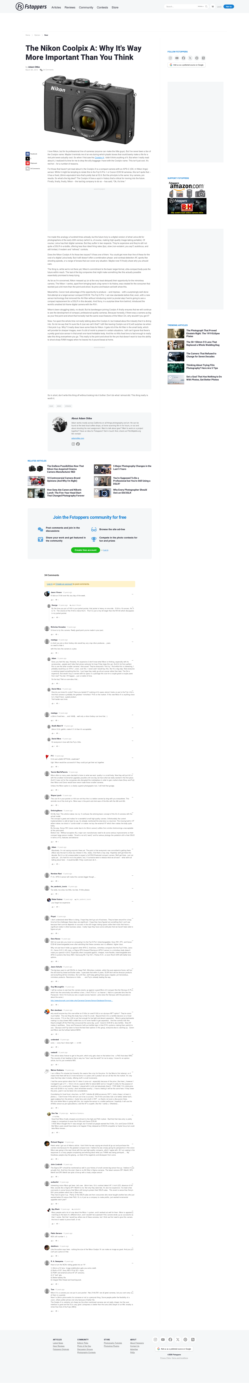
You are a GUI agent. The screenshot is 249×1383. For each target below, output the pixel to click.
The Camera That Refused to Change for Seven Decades (201, 355)
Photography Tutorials (113, 1343)
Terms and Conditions (180, 1358)
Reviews (70, 7)
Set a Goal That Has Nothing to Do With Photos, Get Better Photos (204, 378)
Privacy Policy (165, 1358)
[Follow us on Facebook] (183, 58)
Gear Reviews (58, 1346)
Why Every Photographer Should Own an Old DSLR (130, 491)
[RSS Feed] (203, 58)
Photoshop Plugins (111, 1346)
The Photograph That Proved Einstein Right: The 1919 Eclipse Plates (203, 333)
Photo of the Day (84, 1346)
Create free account (85, 550)
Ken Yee (55, 1113)
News (59, 406)
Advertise (134, 1349)
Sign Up (229, 6)
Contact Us (134, 1346)
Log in (105, 550)
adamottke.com (77, 438)
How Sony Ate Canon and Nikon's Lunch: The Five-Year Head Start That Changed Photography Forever (65, 492)
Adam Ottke (34, 66)
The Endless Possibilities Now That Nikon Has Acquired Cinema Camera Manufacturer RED (65, 469)
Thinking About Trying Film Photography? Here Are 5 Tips (202, 366)
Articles (56, 7)
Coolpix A (99, 157)
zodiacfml (76, 1209)
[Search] (206, 6)
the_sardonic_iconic (83, 899)
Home (28, 35)
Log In (219, 6)
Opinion (37, 35)
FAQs (132, 1352)
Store (115, 7)
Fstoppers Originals (61, 1349)
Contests (102, 7)
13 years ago (67, 592)
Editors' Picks (82, 1343)
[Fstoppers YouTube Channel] (177, 58)
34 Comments (48, 69)
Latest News (58, 1343)
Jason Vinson (56, 592)
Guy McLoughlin (57, 987)
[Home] (31, 6)
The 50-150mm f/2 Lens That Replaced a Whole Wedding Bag (202, 343)
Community (86, 7)
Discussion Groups (85, 1349)
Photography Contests (86, 1352)
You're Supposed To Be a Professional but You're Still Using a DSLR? (131, 481)
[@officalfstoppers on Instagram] (170, 58)
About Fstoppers (137, 1343)
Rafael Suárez (57, 899)
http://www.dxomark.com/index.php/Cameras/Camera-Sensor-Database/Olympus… (82, 1000)
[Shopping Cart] (212, 6)
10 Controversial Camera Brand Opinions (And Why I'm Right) (63, 479)
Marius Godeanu (57, 1070)
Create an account (64, 583)
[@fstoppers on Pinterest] (197, 58)
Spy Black (56, 1209)
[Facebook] (78, 443)
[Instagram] (73, 443)
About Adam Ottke (81, 418)
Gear (46, 35)
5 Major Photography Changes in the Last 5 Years (132, 467)
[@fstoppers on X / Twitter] (190, 58)
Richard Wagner (57, 1142)
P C (52, 756)
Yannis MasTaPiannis (59, 772)
